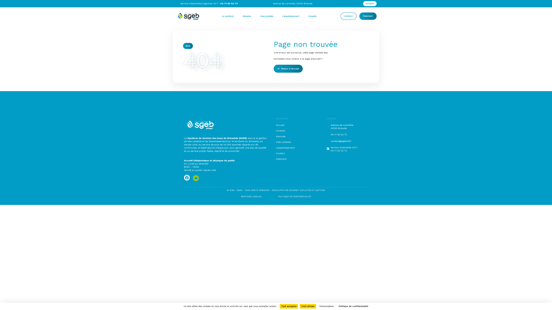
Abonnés (281, 136)
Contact (280, 153)
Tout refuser (308, 306)
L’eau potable (283, 142)
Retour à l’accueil (290, 68)
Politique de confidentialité (294, 196)
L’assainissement (285, 147)
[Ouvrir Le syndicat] (236, 16)
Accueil (280, 125)
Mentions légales (251, 196)
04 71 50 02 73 (339, 134)
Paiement (281, 159)
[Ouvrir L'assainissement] (301, 16)
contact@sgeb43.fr (341, 141)
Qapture (320, 190)
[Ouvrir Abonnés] (253, 16)
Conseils (280, 130)
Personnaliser (326, 306)
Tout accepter (289, 306)
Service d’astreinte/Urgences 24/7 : (209, 3)
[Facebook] (187, 178)
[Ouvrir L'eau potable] (275, 16)
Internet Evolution (299, 190)
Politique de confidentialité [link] (353, 306)
